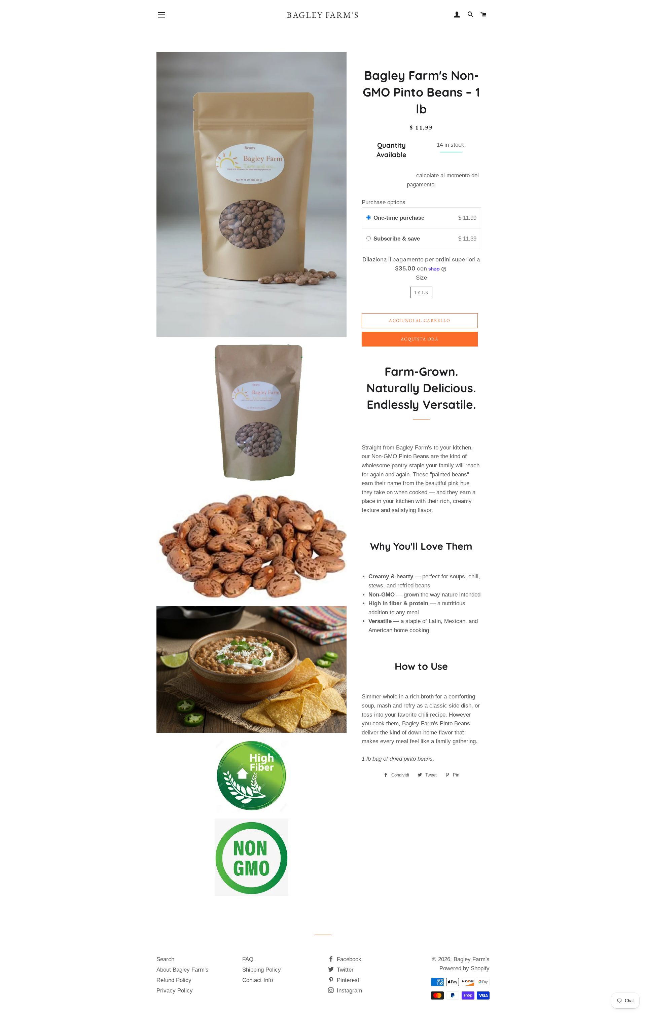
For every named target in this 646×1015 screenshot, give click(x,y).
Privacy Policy (174, 990)
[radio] (368, 217)
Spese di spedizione (389, 175)
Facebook (348, 959)
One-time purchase (398, 218)
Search (165, 959)
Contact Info (257, 980)
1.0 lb (421, 292)
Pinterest (347, 980)
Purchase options (383, 202)
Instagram (348, 990)
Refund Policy (173, 980)
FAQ (247, 959)
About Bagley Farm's (182, 970)
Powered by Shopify (464, 968)
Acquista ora (420, 339)
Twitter (344, 970)
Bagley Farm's (323, 14)
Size (421, 278)
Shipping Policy (261, 970)
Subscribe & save (397, 238)
